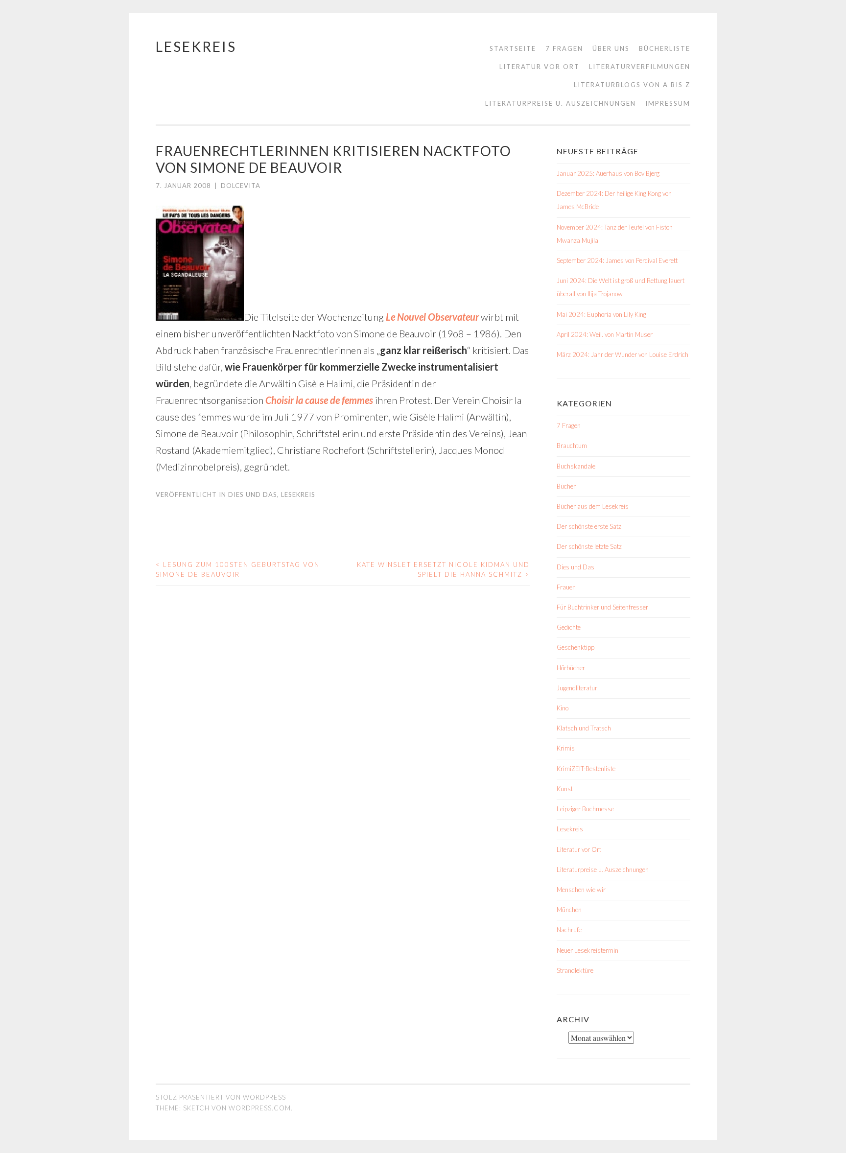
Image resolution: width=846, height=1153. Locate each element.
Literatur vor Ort (539, 67)
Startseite (513, 48)
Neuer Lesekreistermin (587, 950)
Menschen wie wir (581, 890)
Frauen (566, 587)
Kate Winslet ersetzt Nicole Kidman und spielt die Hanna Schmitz (443, 569)
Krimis (566, 748)
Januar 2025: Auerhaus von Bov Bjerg (608, 173)
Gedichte (569, 627)
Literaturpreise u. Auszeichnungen (560, 103)
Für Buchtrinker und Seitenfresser (602, 607)
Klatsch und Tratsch (584, 728)
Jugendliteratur (577, 688)
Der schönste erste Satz (589, 526)
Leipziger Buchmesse (585, 809)
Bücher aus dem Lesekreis (593, 506)
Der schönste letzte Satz (589, 546)
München (569, 910)
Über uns (611, 48)
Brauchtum (572, 445)
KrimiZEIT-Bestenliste (586, 769)
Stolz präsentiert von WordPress (221, 1097)
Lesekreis (196, 46)
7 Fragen (564, 48)
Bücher (566, 486)
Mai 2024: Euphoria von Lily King (601, 314)
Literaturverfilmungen (639, 67)
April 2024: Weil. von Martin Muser (605, 334)
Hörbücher (571, 668)
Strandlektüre (575, 970)
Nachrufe (569, 930)
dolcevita (240, 185)
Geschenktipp (575, 647)
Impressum (667, 103)
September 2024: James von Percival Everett (617, 260)
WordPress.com (260, 1108)
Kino (562, 708)
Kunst (565, 789)
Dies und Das (252, 494)
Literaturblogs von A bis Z (632, 85)
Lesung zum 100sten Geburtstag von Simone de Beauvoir (238, 569)
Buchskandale (576, 466)
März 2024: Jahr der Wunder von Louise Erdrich (622, 354)
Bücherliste (664, 48)
